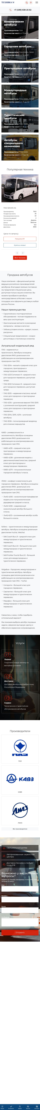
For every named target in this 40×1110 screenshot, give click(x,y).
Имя (3, 885)
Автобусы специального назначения (13, 143)
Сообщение (5, 917)
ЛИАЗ (20, 823)
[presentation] (17, 253)
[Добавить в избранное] (34, 179)
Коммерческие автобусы (14, 23)
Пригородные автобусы (20, 68)
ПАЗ (20, 761)
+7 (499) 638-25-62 (22, 10)
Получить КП (20, 239)
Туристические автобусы (14, 117)
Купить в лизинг (20, 245)
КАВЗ (20, 792)
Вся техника (20, 258)
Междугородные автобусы (15, 92)
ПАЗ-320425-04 (9, 208)
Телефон (4, 895)
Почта (3, 906)
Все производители (20, 829)
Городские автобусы (17, 46)
